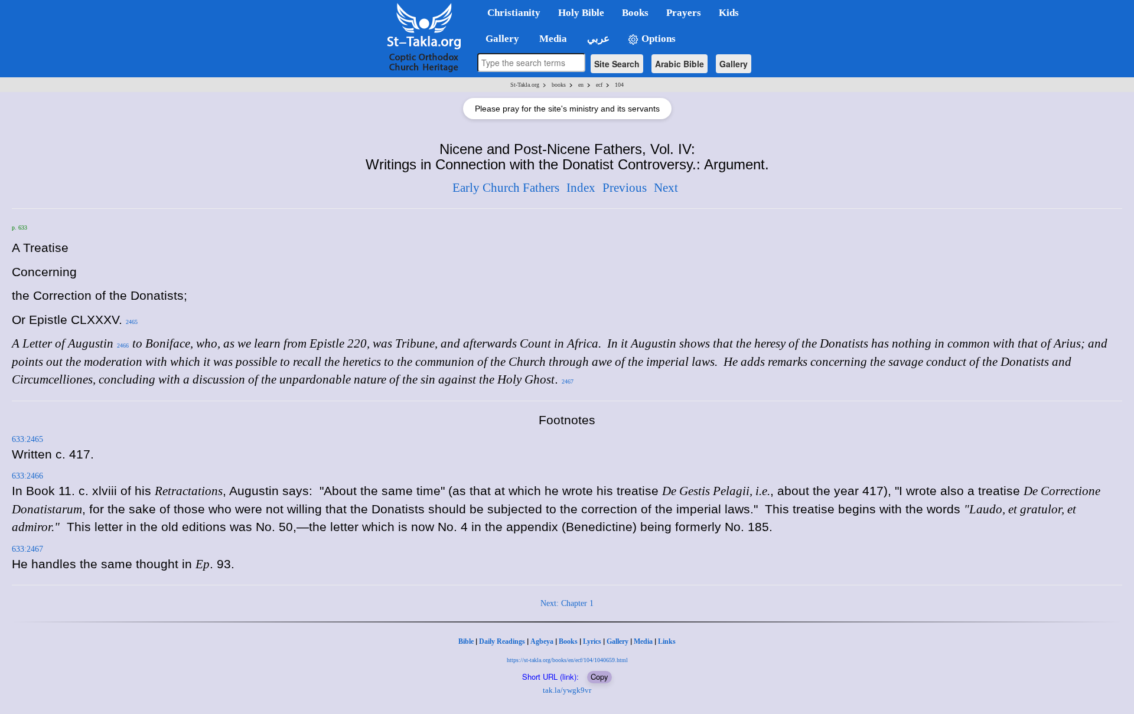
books (559, 84)
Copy (599, 676)
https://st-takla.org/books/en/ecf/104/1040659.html (567, 660)
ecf (599, 84)
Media (643, 641)
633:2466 (27, 475)
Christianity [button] (513, 12)
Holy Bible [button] (581, 12)
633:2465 (27, 439)
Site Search (617, 64)
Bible (466, 641)
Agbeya (541, 641)
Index (580, 188)
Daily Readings (502, 641)
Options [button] (657, 38)
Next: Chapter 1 (567, 603)
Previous (624, 188)
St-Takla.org (524, 84)
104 (619, 84)
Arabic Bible (679, 64)
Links (667, 641)
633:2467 (27, 549)
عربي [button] (597, 38)
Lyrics (592, 641)
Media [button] (552, 38)
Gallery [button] (498, 38)
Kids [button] (729, 12)
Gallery (733, 64)
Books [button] (635, 12)
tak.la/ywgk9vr (567, 690)
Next (666, 188)
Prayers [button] (683, 12)
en (581, 84)
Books (568, 641)
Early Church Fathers (505, 188)
